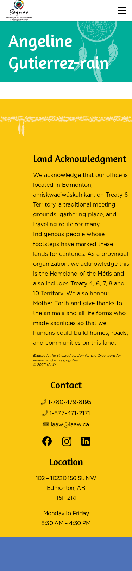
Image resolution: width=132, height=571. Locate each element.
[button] (122, 10)
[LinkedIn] (85, 441)
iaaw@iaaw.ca (70, 425)
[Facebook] (47, 441)
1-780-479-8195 (70, 402)
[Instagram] (66, 441)
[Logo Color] (19, 10)
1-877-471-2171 (70, 413)
